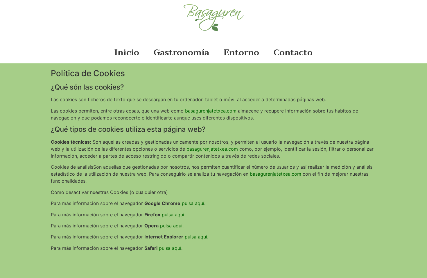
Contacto (293, 52)
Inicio (126, 52)
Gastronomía (181, 52)
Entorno (241, 52)
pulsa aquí (193, 203)
